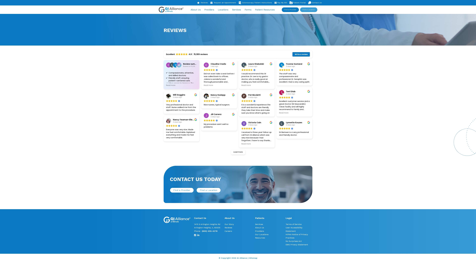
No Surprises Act (294, 241)
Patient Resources (265, 9)
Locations (223, 9)
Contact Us (317, 3)
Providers (209, 9)
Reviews (204, 3)
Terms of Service (294, 224)
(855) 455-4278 (209, 231)
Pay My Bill (282, 3)
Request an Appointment (225, 3)
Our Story (229, 224)
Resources (260, 238)
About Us (196, 9)
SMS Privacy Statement (297, 244)
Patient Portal (299, 3)
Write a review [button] (301, 54)
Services (236, 9)
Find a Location (309, 10)
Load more (238, 152)
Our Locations (261, 234)
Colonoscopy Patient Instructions (257, 3)
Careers (228, 231)
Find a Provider (290, 10)
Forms (248, 9)
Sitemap (253, 258)
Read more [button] (170, 85)
